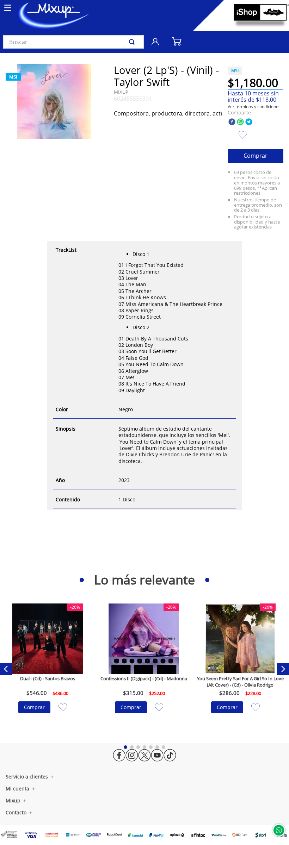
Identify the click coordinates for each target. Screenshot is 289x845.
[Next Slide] (283, 669)
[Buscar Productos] (133, 42)
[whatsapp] (240, 122)
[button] (254, 106)
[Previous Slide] (6, 669)
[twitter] (248, 122)
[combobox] (73, 42)
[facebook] (231, 122)
